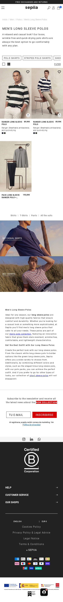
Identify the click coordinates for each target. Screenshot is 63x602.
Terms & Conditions (31, 544)
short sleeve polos (39, 375)
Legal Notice (31, 538)
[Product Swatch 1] (3, 133)
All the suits (46, 215)
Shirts (13, 215)
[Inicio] (31, 8)
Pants (34, 215)
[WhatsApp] (39, 439)
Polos (19, 19)
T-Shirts (24, 215)
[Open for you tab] (44, 592)
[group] (31, 2)
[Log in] (53, 7)
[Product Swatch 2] (5, 133)
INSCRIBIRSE (44, 415)
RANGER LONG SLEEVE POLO (12, 123)
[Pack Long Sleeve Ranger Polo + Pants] (15, 166)
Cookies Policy (31, 526)
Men (12, 19)
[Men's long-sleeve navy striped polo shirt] (47, 93)
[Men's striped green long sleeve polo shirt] (15, 93)
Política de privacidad (32, 424)
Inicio (4, 19)
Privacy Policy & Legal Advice (31, 532)
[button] (48, 7)
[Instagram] (23, 439)
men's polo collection (20, 334)
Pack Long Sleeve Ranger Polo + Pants (11, 196)
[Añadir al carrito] (28, 115)
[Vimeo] (31, 439)
